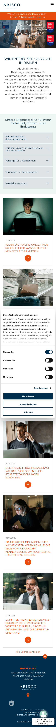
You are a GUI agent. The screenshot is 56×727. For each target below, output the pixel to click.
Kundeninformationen (34, 712)
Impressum (40, 710)
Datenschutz (26, 710)
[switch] (49, 360)
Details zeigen (41, 388)
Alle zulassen (28, 396)
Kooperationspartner (27, 715)
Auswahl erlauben (28, 404)
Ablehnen (28, 412)
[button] (26, 45)
